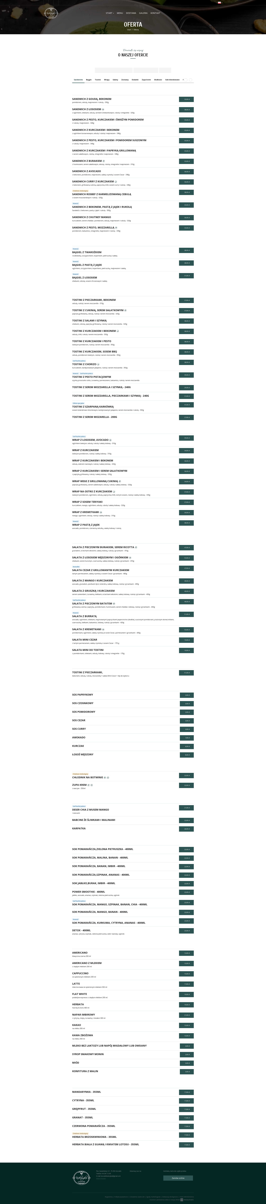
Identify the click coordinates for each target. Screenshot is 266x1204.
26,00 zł (187, 829)
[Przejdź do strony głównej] (57, 13)
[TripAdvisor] (51, 2)
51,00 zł (187, 614)
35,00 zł (187, 120)
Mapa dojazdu (101, 1178)
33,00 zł (187, 99)
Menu (120, 13)
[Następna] (185, 79)
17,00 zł (187, 984)
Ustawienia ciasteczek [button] (137, 1197)
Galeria (143, 13)
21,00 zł (187, 808)
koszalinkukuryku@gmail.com (111, 1176)
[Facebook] (46, 2)
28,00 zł (187, 250)
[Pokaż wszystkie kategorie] (190, 79)
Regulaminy (109, 1197)
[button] (220, 2)
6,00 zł (187, 746)
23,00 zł (187, 892)
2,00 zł (187, 1054)
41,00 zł (187, 405)
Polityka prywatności (121, 1197)
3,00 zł (187, 695)
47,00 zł (187, 547)
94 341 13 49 (106, 1174)
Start (109, 13)
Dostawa (131, 13)
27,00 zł (187, 417)
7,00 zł (187, 738)
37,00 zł (187, 300)
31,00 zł (187, 276)
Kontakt (155, 13)
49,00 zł (187, 581)
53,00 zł (187, 558)
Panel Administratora (187, 1197)
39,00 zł (187, 375)
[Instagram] (56, 2)
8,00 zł (187, 755)
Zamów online (178, 1178)
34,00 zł (187, 451)
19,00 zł (187, 640)
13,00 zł (187, 953)
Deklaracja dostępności (170, 1197)
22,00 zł (187, 775)
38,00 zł (187, 110)
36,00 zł (187, 172)
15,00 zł (187, 963)
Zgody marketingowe (153, 1197)
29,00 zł (187, 388)
